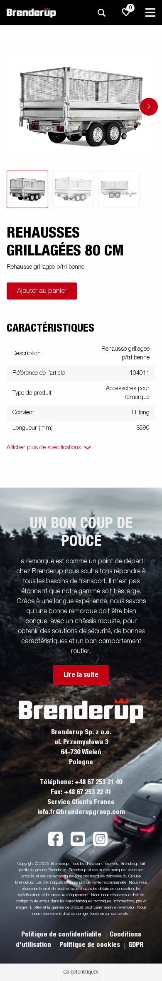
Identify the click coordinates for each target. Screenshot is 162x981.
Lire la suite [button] (81, 674)
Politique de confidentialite (62, 934)
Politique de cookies (90, 944)
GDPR (135, 944)
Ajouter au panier (41, 291)
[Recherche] (101, 12)
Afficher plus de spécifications (44, 448)
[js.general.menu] (150, 12)
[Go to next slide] (149, 107)
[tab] (27, 189)
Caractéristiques (81, 972)
